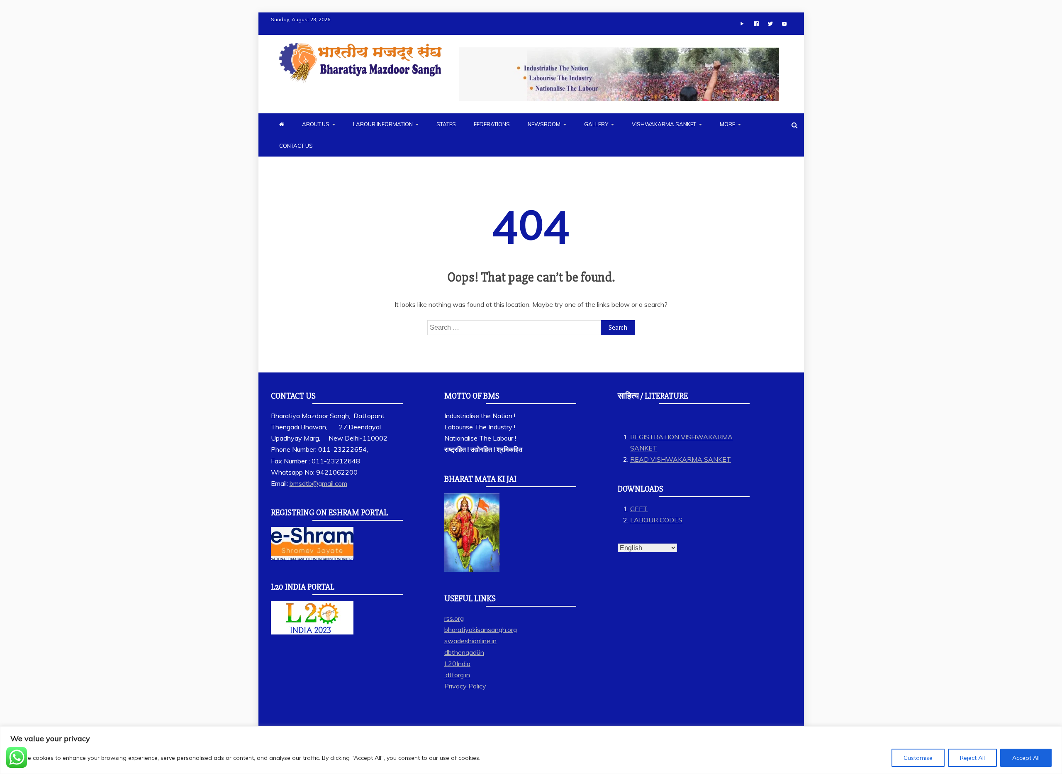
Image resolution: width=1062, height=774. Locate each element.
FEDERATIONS (492, 124)
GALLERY (596, 124)
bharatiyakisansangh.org (480, 629)
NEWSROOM (544, 124)
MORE (727, 124)
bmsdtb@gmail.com (318, 483)
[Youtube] (784, 23)
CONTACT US (296, 145)
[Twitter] (770, 23)
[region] (531, 750)
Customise (918, 758)
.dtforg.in (457, 675)
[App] (742, 23)
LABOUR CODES (656, 520)
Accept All (1026, 758)
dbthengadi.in (464, 652)
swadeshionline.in (470, 641)
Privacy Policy (465, 686)
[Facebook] (756, 23)
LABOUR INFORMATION (383, 124)
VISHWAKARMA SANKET (664, 124)
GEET (639, 509)
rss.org (454, 618)
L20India (457, 663)
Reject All (972, 758)
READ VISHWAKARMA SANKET (680, 459)
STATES (446, 124)
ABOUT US (315, 124)
